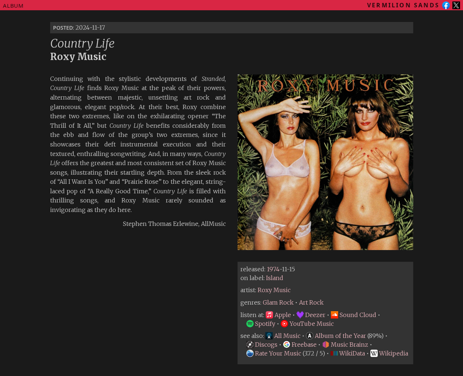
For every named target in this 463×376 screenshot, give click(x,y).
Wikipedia (393, 353)
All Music (286, 335)
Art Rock (311, 302)
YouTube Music (311, 323)
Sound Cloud (357, 315)
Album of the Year (339, 335)
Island (274, 278)
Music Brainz (348, 344)
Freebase (303, 344)
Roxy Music (274, 290)
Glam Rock (278, 302)
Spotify (264, 323)
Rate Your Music (277, 353)
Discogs (265, 344)
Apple (282, 315)
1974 (273, 269)
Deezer (314, 315)
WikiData (351, 353)
